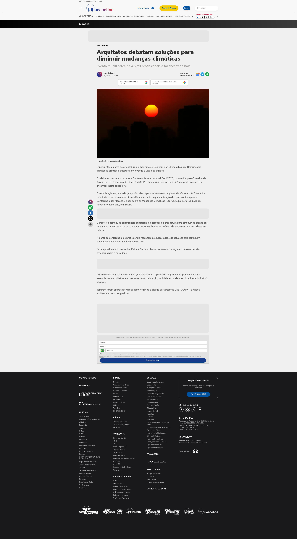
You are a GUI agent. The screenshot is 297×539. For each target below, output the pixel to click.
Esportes (82, 448)
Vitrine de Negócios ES (155, 394)
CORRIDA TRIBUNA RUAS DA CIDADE (90, 394)
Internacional (118, 396)
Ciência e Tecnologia (121, 385)
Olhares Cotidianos (154, 436)
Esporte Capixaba (86, 451)
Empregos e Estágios (87, 445)
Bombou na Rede (120, 388)
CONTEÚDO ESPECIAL (156, 489)
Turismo (82, 467)
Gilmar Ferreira (152, 402)
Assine (115, 480)
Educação (83, 425)
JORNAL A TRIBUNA (122, 476)
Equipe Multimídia (154, 474)
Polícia (81, 431)
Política (82, 437)
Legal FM (116, 427)
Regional (82, 488)
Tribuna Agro (84, 416)
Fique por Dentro (119, 438)
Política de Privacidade (155, 482)
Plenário (150, 417)
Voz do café (151, 385)
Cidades (82, 422)
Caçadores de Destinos (122, 467)
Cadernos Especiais (120, 486)
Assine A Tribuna (169, 8)
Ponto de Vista (119, 455)
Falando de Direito (154, 430)
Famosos (82, 479)
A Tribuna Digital (164, 16)
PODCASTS (150, 16)
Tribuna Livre (152, 408)
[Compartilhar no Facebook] (90, 213)
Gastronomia (84, 485)
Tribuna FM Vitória (120, 422)
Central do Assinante (121, 498)
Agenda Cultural (85, 476)
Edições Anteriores (120, 495)
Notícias (116, 382)
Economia (83, 440)
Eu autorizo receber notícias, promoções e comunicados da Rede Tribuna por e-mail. (123, 354)
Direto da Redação (154, 396)
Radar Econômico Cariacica (89, 419)
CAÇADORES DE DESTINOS (133, 16)
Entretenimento (85, 473)
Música (116, 405)
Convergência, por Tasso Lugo (158, 427)
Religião (82, 434)
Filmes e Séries (119, 402)
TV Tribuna (99, 16)
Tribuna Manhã (119, 450)
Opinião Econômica (154, 445)
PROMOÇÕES (152, 454)
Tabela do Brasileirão (87, 465)
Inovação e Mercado (154, 388)
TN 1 (115, 441)
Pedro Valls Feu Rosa (155, 439)
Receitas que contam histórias (124, 458)
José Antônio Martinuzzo (156, 433)
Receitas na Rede (86, 482)
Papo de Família (153, 405)
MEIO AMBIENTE (102, 46)
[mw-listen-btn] (90, 201)
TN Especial (117, 452)
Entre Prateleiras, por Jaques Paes (158, 423)
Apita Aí (116, 464)
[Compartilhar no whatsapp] (90, 207)
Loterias (116, 394)
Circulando (117, 470)
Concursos (83, 442)
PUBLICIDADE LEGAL (156, 462)
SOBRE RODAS (119, 411)
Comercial (150, 476)
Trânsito (82, 428)
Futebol (82, 454)
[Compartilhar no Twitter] (90, 218)
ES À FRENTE (152, 399)
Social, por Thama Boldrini (157, 442)
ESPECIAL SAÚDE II (113, 16)
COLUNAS (151, 378)
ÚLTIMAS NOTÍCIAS (87, 378)
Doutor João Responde (155, 382)
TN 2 (115, 444)
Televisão (116, 408)
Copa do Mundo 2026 (87, 462)
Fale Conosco (152, 479)
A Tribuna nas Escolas (121, 492)
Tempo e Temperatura (87, 470)
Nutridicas (151, 414)
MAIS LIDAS (84, 385)
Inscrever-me (152, 360)
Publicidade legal (182, 16)
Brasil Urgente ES (120, 447)
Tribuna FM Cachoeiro (121, 424)
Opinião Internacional (155, 448)
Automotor (117, 461)
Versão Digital (118, 483)
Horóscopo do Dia (120, 391)
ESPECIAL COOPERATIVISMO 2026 (90, 404)
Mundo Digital (152, 411)
